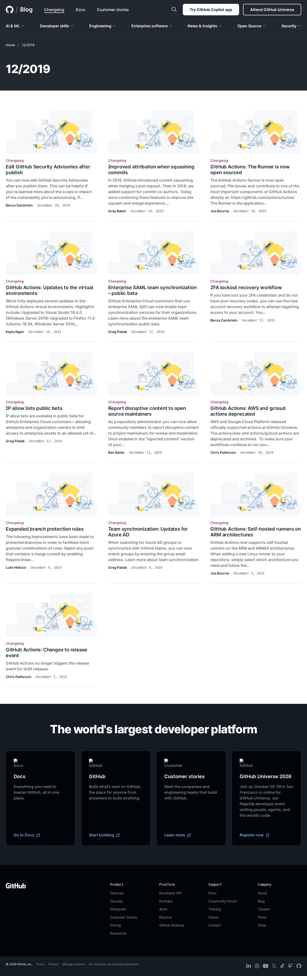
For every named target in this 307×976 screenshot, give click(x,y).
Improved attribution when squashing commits (151, 169)
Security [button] (288, 25)
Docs (212, 893)
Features (117, 893)
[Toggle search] (174, 10)
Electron (165, 917)
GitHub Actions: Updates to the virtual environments (49, 290)
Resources (118, 933)
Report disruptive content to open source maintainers (147, 411)
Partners (165, 901)
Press (262, 917)
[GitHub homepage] (9, 9)
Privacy (53, 964)
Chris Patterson (223, 452)
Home (10, 45)
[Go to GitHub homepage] (16, 886)
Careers (264, 909)
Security (116, 901)
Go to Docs (24, 834)
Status (213, 917)
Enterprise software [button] (149, 25)
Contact (214, 925)
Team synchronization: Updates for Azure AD (148, 532)
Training (214, 909)
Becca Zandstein (19, 205)
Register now (252, 834)
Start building (102, 834)
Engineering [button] (100, 25)
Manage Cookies (73, 964)
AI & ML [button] (13, 25)
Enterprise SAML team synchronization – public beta (152, 290)
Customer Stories (123, 917)
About (262, 893)
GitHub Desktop (171, 925)
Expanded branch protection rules (45, 529)
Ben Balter (116, 452)
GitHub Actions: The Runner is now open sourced (249, 169)
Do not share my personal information (114, 964)
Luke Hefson (16, 567)
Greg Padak (117, 332)
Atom (163, 909)
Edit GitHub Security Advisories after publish (48, 169)
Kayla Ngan (15, 332)
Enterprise (118, 909)
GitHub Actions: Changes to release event (46, 652)
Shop (262, 925)
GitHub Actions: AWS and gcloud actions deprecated (247, 411)
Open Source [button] (249, 25)
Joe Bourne (219, 211)
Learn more (175, 834)
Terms (40, 964)
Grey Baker (117, 211)
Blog (26, 9)
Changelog (15, 160)
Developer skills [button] (54, 25)
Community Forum (222, 901)
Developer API (170, 893)
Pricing (115, 925)
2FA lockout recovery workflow (246, 287)
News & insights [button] (202, 25)
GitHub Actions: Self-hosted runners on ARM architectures (255, 532)
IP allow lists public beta (34, 408)
